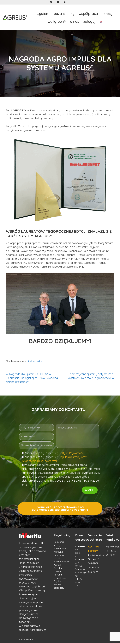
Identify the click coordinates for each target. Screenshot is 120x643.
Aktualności (35, 361)
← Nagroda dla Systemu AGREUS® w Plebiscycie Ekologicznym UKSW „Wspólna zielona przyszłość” (32, 378)
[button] (51, 2)
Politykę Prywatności (71, 453)
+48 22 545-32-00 (78, 582)
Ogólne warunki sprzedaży (59, 584)
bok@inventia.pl (96, 555)
